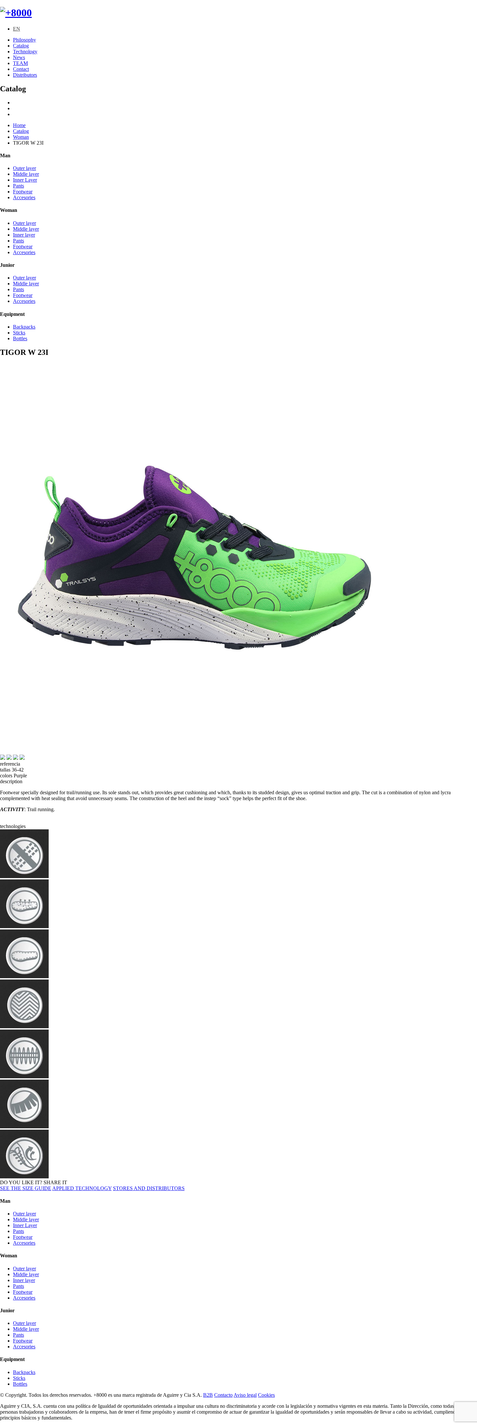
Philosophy (24, 40)
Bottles (20, 338)
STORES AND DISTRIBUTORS (149, 1188)
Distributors (25, 75)
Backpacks (24, 327)
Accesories (24, 197)
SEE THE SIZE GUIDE (25, 1188)
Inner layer (24, 235)
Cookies (266, 1395)
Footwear (22, 191)
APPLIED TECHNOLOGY (82, 1188)
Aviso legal (245, 1395)
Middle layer (26, 174)
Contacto (223, 1395)
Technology (25, 51)
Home (19, 125)
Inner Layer (25, 180)
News (19, 57)
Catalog (21, 45)
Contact (21, 69)
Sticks (19, 332)
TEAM (20, 63)
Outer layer (24, 168)
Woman (21, 137)
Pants (18, 185)
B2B (208, 1395)
